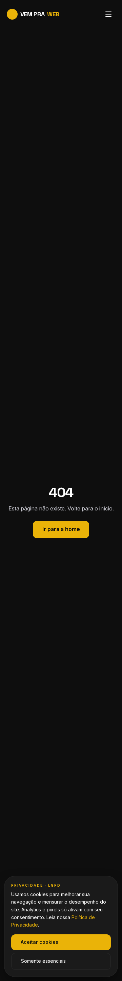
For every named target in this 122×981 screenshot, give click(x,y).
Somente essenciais (43, 961)
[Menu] (108, 14)
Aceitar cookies (39, 942)
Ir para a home (61, 529)
